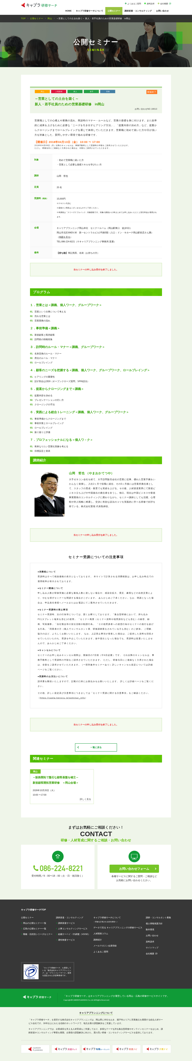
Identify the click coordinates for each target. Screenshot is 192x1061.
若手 (91, 91)
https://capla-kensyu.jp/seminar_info (62, 698)
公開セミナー (114, 11)
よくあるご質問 (134, 4)
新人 (75, 91)
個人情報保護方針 (154, 923)
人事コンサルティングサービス (72, 928)
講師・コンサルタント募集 (158, 917)
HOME (68, 11)
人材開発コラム (100, 933)
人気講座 (59, 91)
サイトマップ (152, 947)
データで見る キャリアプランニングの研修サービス (117, 927)
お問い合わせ (162, 11)
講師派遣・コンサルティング (138, 11)
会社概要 (164, 4)
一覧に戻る (96, 747)
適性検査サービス (66, 940)
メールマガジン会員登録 (105, 945)
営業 (108, 91)
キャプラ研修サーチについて (89, 11)
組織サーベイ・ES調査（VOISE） (74, 934)
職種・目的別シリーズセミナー (37, 934)
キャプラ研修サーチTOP (33, 909)
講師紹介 (97, 939)
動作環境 (150, 929)
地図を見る (64, 237)
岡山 (42, 91)
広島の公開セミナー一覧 (34, 928)
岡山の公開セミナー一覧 (34, 923)
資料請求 (150, 4)
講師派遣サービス (66, 923)
